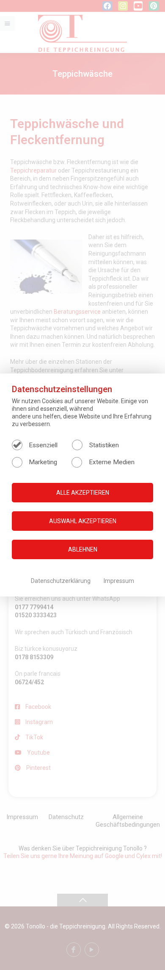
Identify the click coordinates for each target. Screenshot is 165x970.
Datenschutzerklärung (61, 580)
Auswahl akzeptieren (82, 521)
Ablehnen (82, 549)
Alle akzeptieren (82, 492)
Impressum (119, 580)
